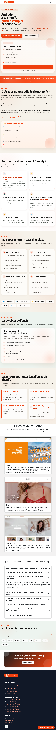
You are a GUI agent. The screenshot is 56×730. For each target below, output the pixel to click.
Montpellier (5, 644)
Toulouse (25, 640)
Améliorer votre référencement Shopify (12, 178)
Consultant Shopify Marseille (13, 699)
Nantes (45, 640)
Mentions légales (8, 722)
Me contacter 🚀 (28, 662)
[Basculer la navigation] (50, 2)
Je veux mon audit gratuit (28, 67)
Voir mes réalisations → (31, 35)
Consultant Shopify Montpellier (14, 711)
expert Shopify (44, 199)
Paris (4, 640)
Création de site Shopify (12, 685)
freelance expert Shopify (13, 116)
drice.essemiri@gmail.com (12, 718)
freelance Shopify (40, 28)
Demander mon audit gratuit (11, 35)
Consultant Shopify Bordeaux (13, 703)
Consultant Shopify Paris (12, 701)
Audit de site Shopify (11, 688)
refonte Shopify (40, 352)
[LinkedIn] (6, 726)
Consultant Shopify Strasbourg (14, 708)
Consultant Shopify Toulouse (13, 704)
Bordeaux (17, 640)
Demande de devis (8, 720)
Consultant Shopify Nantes (13, 709)
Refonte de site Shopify (12, 686)
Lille (31, 640)
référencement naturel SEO (8, 118)
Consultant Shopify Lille (12, 706)
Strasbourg (37, 640)
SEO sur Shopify (10, 690)
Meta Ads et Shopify (11, 693)
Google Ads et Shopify (12, 691)
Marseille (10, 640)
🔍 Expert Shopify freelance (10, 9)
